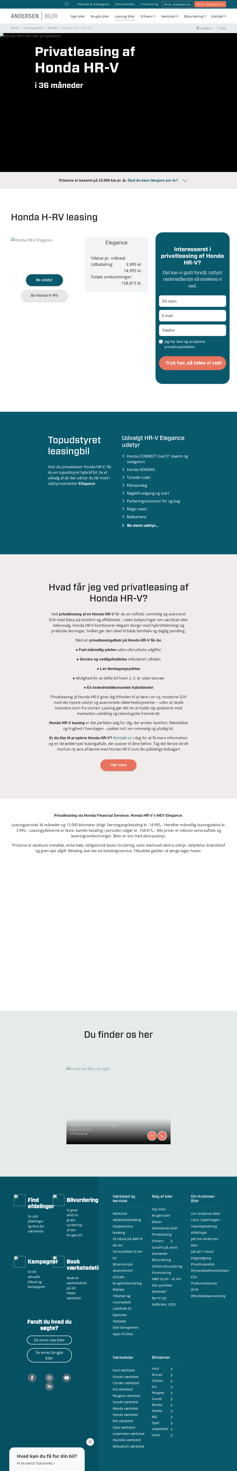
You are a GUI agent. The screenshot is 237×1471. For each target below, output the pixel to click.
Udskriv (206, 28)
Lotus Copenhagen (205, 1220)
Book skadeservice (177, 4)
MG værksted (123, 1421)
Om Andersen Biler (206, 1213)
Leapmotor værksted (128, 1433)
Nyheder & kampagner (93, 4)
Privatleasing (162, 1234)
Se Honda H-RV (44, 295)
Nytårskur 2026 (163, 1304)
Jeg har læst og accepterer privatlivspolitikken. (185, 344)
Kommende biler (165, 1228)
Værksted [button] (168, 16)
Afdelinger (199, 1232)
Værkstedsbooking (127, 1220)
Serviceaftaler (125, 4)
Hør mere (119, 765)
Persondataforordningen (210, 1270)
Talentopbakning (204, 1226)
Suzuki (157, 1398)
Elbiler (157, 1222)
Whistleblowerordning (208, 1296)
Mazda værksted (125, 1408)
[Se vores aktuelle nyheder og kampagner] (19, 1261)
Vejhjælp (119, 1321)
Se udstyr (44, 280)
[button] (47, 1459)
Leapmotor (160, 1429)
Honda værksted (125, 1414)
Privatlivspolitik (202, 1264)
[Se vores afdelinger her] (19, 1200)
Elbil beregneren (126, 1327)
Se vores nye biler (49, 1340)
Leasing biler (125, 16)
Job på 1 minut (202, 1251)
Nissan (157, 1374)
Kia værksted (123, 1389)
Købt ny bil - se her (166, 1279)
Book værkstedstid (210, 4)
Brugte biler (100, 16)
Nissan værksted (125, 1376)
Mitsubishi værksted (128, 1446)
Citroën (157, 1380)
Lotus (156, 1435)
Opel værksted (124, 1427)
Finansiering (149, 4)
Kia (154, 1386)
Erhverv (158, 1241)
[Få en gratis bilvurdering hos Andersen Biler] (58, 1200)
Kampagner (43, 1262)
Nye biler (78, 16)
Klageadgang (201, 1258)
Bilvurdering (82, 1200)
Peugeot (158, 1392)
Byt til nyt (159, 1298)
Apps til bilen (123, 1334)
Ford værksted (124, 1370)
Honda (53, 28)
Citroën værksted (126, 1383)
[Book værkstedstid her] (58, 1261)
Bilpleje (118, 1289)
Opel (155, 1423)
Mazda (157, 1404)
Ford (155, 1368)
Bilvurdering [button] (193, 16)
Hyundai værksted (127, 1440)
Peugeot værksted (126, 1395)
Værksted (120, 1213)
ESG (194, 1277)
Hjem (15, 28)
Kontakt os (122, 737)
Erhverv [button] (147, 16)
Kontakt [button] (217, 16)
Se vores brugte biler (49, 1355)
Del (223, 28)
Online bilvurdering (167, 1266)
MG (154, 1417)
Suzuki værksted (125, 1402)
